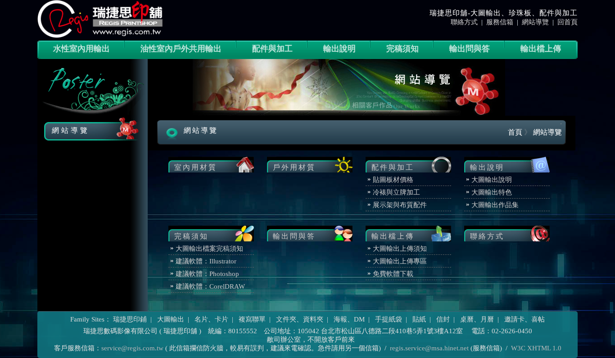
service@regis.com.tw (132, 348)
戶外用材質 (294, 167)
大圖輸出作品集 (495, 204)
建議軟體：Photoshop (207, 273)
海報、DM (349, 319)
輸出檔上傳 (540, 48)
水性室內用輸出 (81, 48)
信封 (443, 319)
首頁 (515, 132)
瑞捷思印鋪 (130, 319)
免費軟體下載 (393, 273)
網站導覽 (535, 22)
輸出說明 (339, 48)
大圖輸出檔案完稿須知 (209, 248)
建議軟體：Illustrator (206, 261)
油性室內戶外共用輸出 (181, 48)
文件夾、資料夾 (299, 319)
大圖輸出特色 (491, 192)
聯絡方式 (464, 22)
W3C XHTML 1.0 (536, 348)
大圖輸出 (170, 319)
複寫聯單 (252, 319)
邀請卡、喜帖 (524, 319)
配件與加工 (272, 48)
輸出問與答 (469, 48)
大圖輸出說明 (491, 179)
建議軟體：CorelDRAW (210, 286)
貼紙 (419, 319)
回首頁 (567, 22)
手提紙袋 (388, 319)
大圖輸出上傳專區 (400, 261)
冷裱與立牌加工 (396, 192)
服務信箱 (499, 22)
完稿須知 (402, 48)
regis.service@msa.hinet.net (429, 348)
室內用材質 (195, 167)
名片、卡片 (211, 319)
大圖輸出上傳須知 (400, 248)
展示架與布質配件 (400, 204)
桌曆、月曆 (477, 319)
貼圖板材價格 (393, 179)
